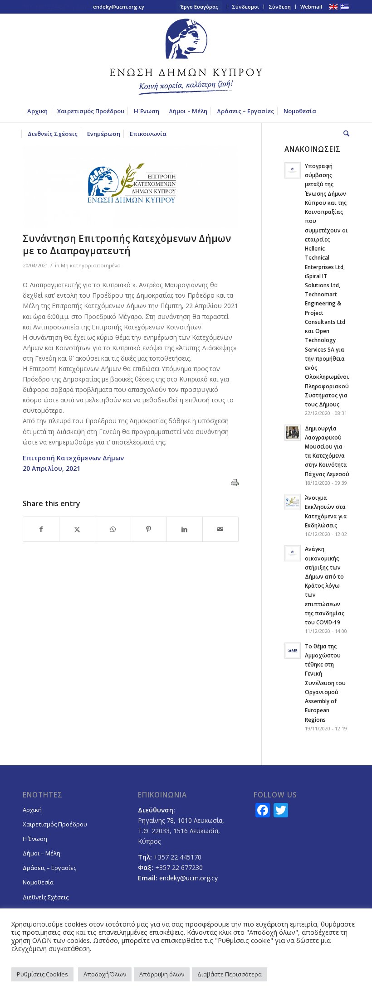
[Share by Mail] (220, 529)
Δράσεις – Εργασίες (49, 868)
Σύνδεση (280, 6)
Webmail (311, 6)
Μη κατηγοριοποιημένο (91, 265)
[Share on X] (77, 529)
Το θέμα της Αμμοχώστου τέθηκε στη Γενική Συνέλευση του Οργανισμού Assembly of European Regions (325, 682)
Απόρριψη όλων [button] (161, 974)
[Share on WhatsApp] (113, 529)
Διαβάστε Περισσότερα (229, 974)
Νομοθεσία (38, 882)
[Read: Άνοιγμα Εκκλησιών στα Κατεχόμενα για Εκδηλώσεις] (292, 502)
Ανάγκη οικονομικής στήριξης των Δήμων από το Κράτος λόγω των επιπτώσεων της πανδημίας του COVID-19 (324, 585)
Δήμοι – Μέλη (41, 853)
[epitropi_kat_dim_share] (131, 187)
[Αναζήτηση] (344, 133)
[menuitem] (199, 7)
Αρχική (32, 810)
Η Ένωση (35, 839)
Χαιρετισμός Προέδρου (55, 824)
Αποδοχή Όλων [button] (104, 974)
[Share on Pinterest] (148, 529)
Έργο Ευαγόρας (199, 6)
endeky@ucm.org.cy (118, 6)
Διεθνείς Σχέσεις (46, 897)
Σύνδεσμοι (245, 6)
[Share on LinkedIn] (184, 529)
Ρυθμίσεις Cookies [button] (42, 974)
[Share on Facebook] (41, 529)
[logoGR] (186, 57)
